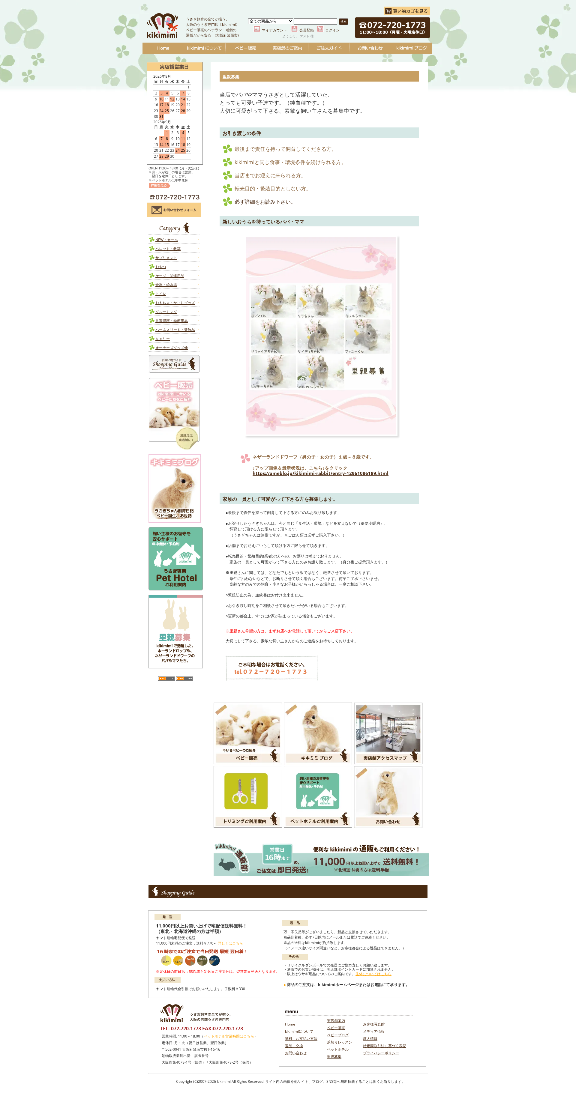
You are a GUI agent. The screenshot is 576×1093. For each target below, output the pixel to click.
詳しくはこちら (230, 943)
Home (163, 48)
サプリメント (166, 257)
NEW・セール (166, 239)
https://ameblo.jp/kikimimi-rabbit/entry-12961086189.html (320, 473)
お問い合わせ (370, 48)
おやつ (160, 266)
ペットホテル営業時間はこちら (229, 1036)
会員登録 (306, 30)
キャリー (162, 338)
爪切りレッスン (339, 1042)
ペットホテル (338, 1049)
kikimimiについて (204, 48)
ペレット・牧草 (168, 248)
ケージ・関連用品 (169, 275)
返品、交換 (294, 1045)
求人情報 (370, 1038)
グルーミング (166, 311)
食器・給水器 (166, 284)
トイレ (160, 293)
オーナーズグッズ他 (171, 347)
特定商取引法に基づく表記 (384, 1045)
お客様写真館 (374, 1024)
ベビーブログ (411, 48)
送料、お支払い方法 (301, 1038)
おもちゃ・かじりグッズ (175, 302)
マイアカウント (274, 30)
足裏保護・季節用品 (171, 320)
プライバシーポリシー (381, 1053)
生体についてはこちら (374, 973)
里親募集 (334, 1056)
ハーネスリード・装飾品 (175, 329)
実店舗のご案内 (287, 48)
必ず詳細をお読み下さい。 (265, 201)
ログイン (332, 30)
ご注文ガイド (329, 48)
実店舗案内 (336, 1020)
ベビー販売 (246, 48)
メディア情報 (374, 1031)
